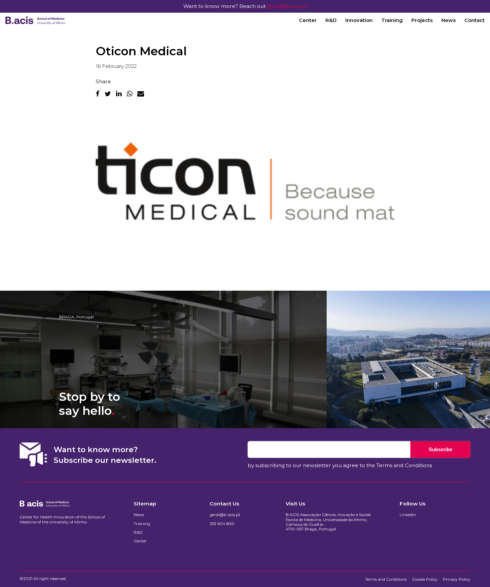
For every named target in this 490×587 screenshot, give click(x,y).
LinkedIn (408, 514)
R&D (331, 20)
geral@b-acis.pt (287, 6)
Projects (422, 20)
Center (308, 20)
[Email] (140, 93)
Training (392, 20)
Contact (474, 20)
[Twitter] (108, 93)
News (448, 20)
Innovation (359, 20)
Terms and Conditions (404, 465)
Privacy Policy (456, 579)
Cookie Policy (425, 579)
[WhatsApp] (129, 93)
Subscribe (440, 449)
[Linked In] (119, 93)
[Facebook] (98, 93)
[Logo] (35, 20)
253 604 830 (222, 523)
